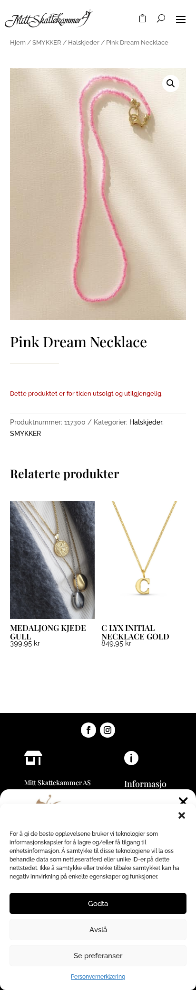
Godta (98, 903)
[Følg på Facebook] (88, 730)
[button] (181, 815)
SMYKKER (46, 42)
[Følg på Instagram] (107, 730)
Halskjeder (83, 42)
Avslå (98, 929)
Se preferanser (98, 956)
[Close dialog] (183, 802)
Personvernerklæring (98, 976)
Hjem (18, 42)
